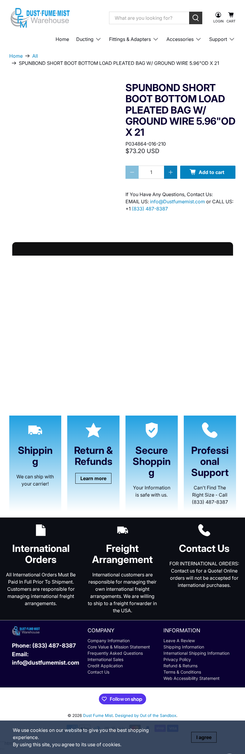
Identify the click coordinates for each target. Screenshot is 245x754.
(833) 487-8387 (150, 209)
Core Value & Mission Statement (119, 646)
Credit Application (105, 665)
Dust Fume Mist (98, 715)
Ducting (85, 39)
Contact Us (98, 671)
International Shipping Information (196, 653)
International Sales (105, 659)
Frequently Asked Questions (115, 653)
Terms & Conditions (182, 671)
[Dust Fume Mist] (54, 18)
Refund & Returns (180, 665)
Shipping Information (183, 646)
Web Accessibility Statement (191, 678)
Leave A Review (179, 640)
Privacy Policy (177, 659)
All (35, 56)
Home (62, 39)
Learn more (93, 478)
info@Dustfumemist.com (178, 201)
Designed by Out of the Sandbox (145, 715)
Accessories (180, 39)
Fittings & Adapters (130, 39)
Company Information (109, 640)
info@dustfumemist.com (45, 662)
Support (218, 39)
